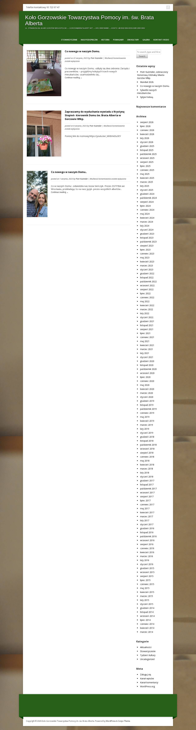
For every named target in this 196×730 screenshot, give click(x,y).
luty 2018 (144, 472)
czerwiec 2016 (147, 548)
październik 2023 (148, 241)
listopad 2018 (146, 440)
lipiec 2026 (145, 126)
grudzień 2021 (147, 321)
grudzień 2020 (147, 361)
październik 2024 (148, 197)
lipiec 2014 (145, 619)
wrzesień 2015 (147, 572)
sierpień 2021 (146, 329)
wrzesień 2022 (147, 285)
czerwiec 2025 (147, 169)
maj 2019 (144, 416)
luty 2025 (144, 185)
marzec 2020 (146, 392)
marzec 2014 (146, 631)
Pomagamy (118, 39)
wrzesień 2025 (147, 158)
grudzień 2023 (147, 233)
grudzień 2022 (147, 273)
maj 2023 (144, 257)
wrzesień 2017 (147, 492)
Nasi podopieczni (89, 39)
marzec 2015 (146, 596)
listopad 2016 (146, 532)
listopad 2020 (146, 365)
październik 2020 (148, 369)
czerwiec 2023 (147, 253)
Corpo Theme (124, 721)
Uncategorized (147, 659)
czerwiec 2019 (147, 412)
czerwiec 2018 (147, 456)
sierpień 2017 (146, 496)
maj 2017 (144, 508)
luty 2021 (144, 353)
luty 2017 (144, 520)
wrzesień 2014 (147, 616)
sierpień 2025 (146, 162)
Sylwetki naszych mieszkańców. (147, 92)
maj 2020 (144, 385)
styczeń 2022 (146, 317)
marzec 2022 (146, 309)
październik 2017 (148, 488)
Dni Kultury (133, 39)
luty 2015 (144, 600)
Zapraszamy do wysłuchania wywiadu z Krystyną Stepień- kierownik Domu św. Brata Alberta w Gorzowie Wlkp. (94, 115)
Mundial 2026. (147, 82)
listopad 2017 (146, 484)
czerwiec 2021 (147, 337)
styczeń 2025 (146, 189)
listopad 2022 (146, 277)
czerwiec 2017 (147, 504)
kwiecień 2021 (147, 345)
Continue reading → (73, 77)
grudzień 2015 (147, 568)
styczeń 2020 (146, 396)
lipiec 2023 (145, 249)
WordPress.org (147, 686)
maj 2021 (144, 341)
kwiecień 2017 (147, 512)
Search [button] (142, 56)
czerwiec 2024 (147, 209)
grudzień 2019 (147, 400)
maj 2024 (144, 213)
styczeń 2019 (146, 432)
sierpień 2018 (146, 452)
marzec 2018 (146, 468)
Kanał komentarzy (149, 682)
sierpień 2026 (146, 122)
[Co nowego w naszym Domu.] (44, 95)
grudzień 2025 (147, 146)
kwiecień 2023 (147, 261)
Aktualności (145, 647)
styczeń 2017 (146, 524)
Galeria (146, 39)
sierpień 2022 (146, 289)
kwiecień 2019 (147, 420)
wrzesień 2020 (147, 373)
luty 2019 (144, 428)
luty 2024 (144, 225)
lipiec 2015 (145, 580)
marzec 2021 (146, 349)
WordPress (111, 721)
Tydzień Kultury (147, 655)
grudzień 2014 (147, 608)
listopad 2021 (146, 325)
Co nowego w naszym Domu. (82, 51)
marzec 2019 (146, 424)
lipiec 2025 (145, 166)
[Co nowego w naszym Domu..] (37, 216)
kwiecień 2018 (147, 464)
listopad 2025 (146, 150)
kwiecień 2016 (147, 552)
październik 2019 (148, 408)
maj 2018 (144, 460)
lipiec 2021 (145, 333)
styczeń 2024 (146, 229)
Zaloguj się (145, 674)
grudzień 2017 (147, 480)
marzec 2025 (146, 181)
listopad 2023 (146, 237)
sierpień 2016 (146, 544)
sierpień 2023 (146, 245)
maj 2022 (144, 301)
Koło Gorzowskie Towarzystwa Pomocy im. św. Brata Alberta (89, 20)
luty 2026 (144, 138)
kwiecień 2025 (147, 177)
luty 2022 (144, 313)
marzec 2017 (146, 516)
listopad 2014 (146, 612)
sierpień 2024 (146, 201)
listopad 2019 (146, 404)
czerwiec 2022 (147, 297)
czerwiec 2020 (147, 381)
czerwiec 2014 (147, 623)
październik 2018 (148, 444)
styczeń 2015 (146, 604)
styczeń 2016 (146, 564)
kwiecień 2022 (147, 305)
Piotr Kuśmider (97, 58)
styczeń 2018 (146, 476)
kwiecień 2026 (147, 134)
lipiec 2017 (145, 500)
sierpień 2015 (146, 576)
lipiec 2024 (145, 205)
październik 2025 (148, 154)
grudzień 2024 (147, 193)
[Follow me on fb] (168, 7)
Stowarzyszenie (69, 39)
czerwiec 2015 (147, 584)
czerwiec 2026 (147, 130)
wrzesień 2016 (147, 540)
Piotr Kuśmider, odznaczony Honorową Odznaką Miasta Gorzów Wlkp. (152, 74)
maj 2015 (144, 588)
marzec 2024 (146, 221)
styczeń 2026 (146, 142)
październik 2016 (148, 536)
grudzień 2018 (147, 436)
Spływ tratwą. (146, 97)
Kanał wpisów (147, 678)
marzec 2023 (146, 265)
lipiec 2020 (145, 377)
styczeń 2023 (146, 269)
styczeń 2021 (146, 357)
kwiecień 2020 (147, 389)
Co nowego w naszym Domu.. (69, 172)
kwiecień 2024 (147, 217)
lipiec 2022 (145, 293)
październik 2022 (148, 281)
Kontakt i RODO (161, 39)
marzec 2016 (146, 556)
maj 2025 (144, 173)
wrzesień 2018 (147, 448)
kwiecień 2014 (147, 627)
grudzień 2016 (147, 528)
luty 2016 (144, 560)
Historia (105, 39)
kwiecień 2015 (147, 592)
